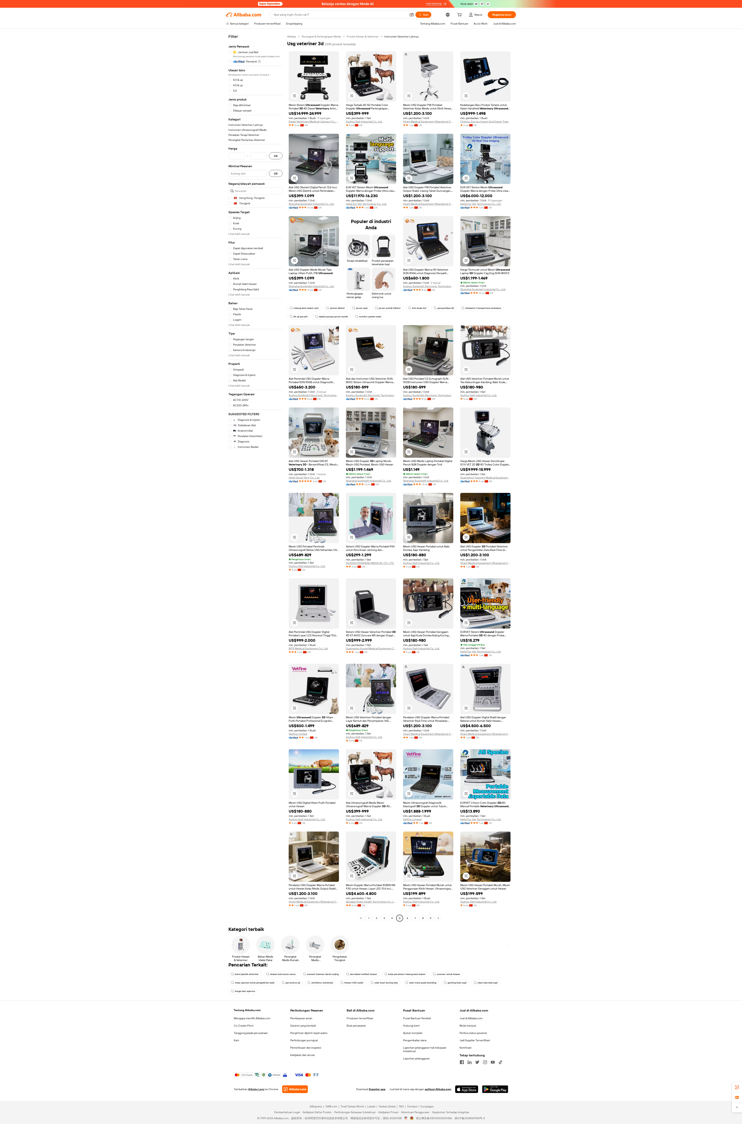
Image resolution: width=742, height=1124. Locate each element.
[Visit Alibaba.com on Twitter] (477, 1062)
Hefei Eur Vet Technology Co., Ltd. (366, 203)
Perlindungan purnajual (304, 1040)
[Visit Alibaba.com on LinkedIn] (469, 1062)
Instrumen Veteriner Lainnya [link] (401, 36)
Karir (236, 1040)
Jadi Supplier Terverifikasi (474, 1040)
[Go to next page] (438, 918)
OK (276, 156)
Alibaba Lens (256, 1089)
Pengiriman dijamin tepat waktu (309, 1033)
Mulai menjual (467, 1025)
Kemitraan (465, 1047)
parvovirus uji (293, 982)
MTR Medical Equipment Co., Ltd (308, 648)
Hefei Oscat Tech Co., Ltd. (304, 477)
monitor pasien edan (370, 316)
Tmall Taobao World (352, 1106)
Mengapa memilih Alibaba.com (252, 1018)
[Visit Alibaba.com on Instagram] (485, 1062)
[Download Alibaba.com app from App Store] (466, 1089)
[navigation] (255, 477)
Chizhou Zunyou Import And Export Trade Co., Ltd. (485, 121)
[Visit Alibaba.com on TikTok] (500, 1062)
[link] (737, 1087)
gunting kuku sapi (457, 982)
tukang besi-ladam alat (306, 308)
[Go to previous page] (360, 918)
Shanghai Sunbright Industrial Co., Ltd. (311, 203)
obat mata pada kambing (422, 982)
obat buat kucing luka (386, 982)
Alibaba (291, 36)
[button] (411, 14)
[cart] (460, 15)
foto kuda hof (419, 308)
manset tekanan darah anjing (323, 974)
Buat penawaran (356, 1025)
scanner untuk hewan (448, 974)
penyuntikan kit (445, 308)
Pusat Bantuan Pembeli (417, 1018)
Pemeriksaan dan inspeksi (305, 1047)
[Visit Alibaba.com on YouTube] (492, 1062)
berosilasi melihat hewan (363, 974)
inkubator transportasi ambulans (483, 308)
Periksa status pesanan (473, 1033)
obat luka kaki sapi (488, 982)
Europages (427, 1106)
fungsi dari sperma (245, 991)
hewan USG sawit (353, 982)
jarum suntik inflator (390, 308)
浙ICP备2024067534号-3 (469, 1118)
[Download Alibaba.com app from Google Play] (495, 1089)
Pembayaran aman (301, 1018)
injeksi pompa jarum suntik (333, 316)
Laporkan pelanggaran (416, 1058)
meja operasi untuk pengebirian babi (254, 982)
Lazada (371, 1106)
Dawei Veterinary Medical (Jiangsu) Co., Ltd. (314, 121)
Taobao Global (387, 1106)
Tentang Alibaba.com (247, 1010)
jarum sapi (362, 308)
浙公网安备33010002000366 (434, 1118)
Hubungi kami (411, 1025)
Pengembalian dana (414, 1040)
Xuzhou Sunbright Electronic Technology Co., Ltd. (428, 286)
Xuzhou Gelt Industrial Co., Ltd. (364, 121)
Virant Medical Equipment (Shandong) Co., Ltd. (428, 121)
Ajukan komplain (413, 1033)
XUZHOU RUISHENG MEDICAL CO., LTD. (370, 563)
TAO (401, 1106)
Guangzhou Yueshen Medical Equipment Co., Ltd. (485, 477)
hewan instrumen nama (283, 974)
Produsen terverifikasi (360, 1018)
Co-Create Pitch (244, 1025)
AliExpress (316, 1106)
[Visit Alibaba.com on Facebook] (461, 1062)
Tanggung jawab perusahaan (251, 1033)
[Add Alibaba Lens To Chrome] (295, 1089)
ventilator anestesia (322, 982)
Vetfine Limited (298, 733)
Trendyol (412, 1106)
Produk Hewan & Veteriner (363, 36)
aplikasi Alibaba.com (438, 1089)
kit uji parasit (301, 316)
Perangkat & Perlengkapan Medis (321, 36)
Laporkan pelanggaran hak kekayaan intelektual (424, 1049)
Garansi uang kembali (303, 1025)
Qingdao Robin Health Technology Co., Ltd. (371, 901)
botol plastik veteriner (247, 974)
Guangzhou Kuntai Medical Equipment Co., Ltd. (371, 648)
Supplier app (377, 1089)
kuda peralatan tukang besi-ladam (406, 974)
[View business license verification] (406, 1118)
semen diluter (337, 308)
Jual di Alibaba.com (470, 1018)
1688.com (331, 1106)
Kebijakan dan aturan (302, 1055)
